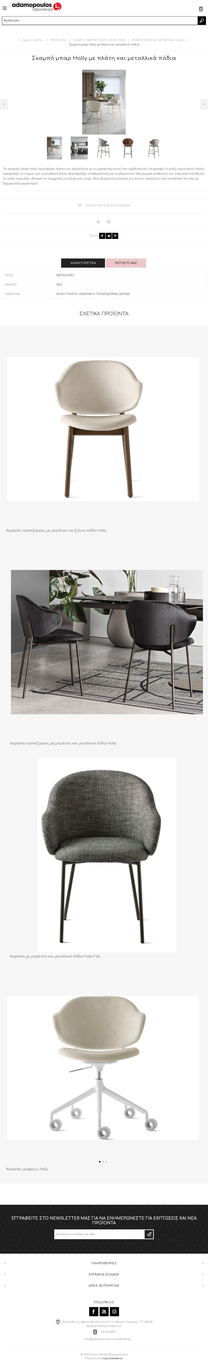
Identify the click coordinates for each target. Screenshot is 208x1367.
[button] (100, 1162)
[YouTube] (104, 1311)
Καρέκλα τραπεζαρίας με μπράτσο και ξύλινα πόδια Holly (56, 530)
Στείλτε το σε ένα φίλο (108, 222)
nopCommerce (112, 1358)
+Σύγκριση (98, 221)
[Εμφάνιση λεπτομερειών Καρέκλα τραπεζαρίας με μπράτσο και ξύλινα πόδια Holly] (103, 429)
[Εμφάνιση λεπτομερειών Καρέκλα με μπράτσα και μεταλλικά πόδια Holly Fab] (107, 855)
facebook (102, 236)
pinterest (115, 236)
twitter (109, 236)
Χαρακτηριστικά (83, 263)
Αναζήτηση (202, 21)
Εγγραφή (149, 1234)
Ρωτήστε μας (126, 263)
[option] (54, 148)
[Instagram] (114, 1311)
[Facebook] (93, 1311)
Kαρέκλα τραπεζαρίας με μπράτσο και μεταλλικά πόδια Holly (63, 743)
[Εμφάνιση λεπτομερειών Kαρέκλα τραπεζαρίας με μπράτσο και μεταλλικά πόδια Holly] (107, 642)
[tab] (83, 263)
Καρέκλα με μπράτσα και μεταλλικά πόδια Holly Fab (55, 956)
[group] (103, 1068)
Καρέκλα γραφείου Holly (27, 1169)
